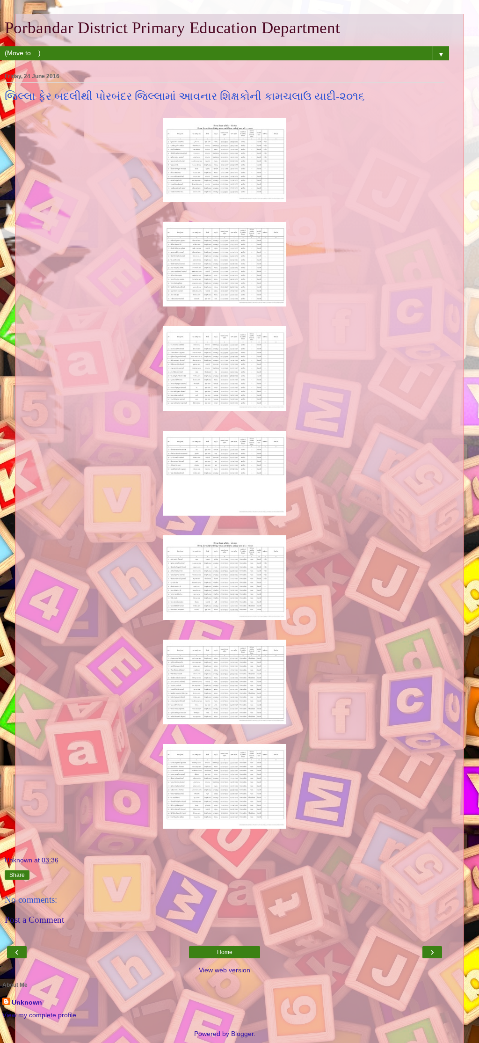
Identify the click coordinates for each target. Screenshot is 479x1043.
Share (17, 875)
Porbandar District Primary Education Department (172, 27)
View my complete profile (39, 1015)
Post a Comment (34, 920)
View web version (224, 970)
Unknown (27, 1002)
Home (224, 952)
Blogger (242, 1033)
